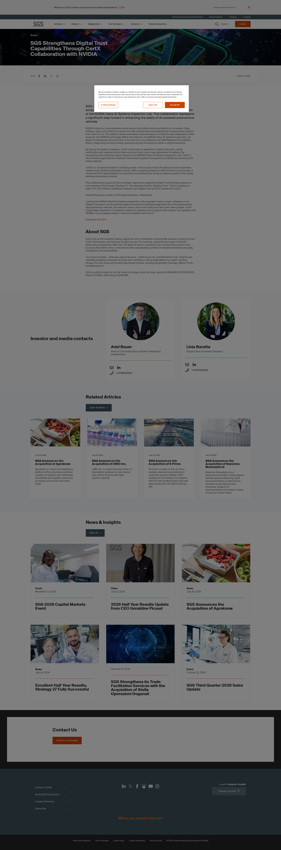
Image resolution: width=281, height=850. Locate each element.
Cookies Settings (108, 105)
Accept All (174, 105)
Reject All (153, 105)
